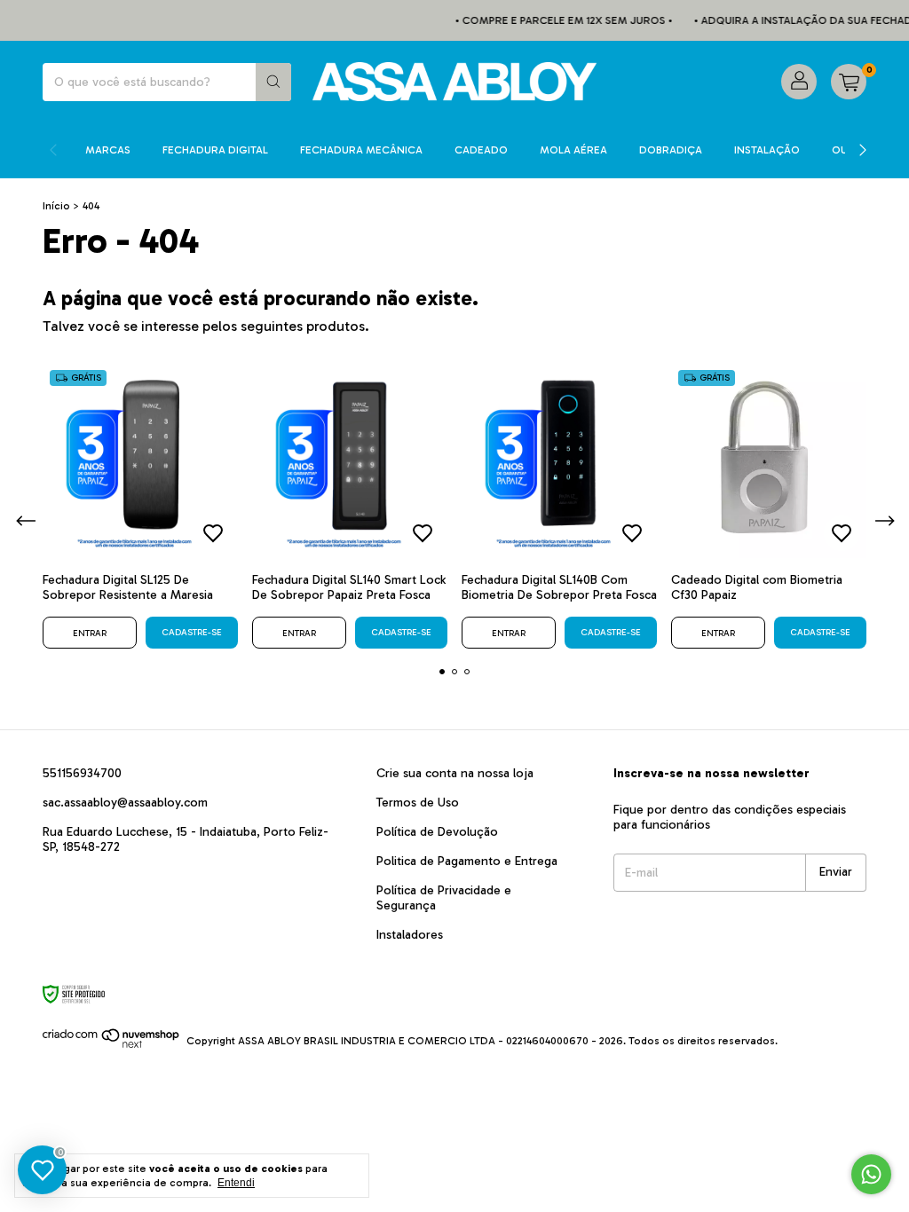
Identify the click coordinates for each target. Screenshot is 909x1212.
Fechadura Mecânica (361, 150)
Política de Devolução (437, 831)
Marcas (107, 150)
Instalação (767, 150)
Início (56, 206)
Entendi (236, 1183)
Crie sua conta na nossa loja (455, 773)
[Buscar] (273, 82)
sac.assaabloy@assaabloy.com (125, 802)
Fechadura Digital (215, 150)
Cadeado (481, 150)
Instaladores (409, 934)
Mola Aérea (573, 150)
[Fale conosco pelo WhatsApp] (871, 1174)
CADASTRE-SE (192, 632)
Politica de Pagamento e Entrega (466, 861)
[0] (848, 81)
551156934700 (82, 773)
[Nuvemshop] (111, 1045)
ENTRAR (90, 633)
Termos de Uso (417, 802)
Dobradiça (670, 150)
